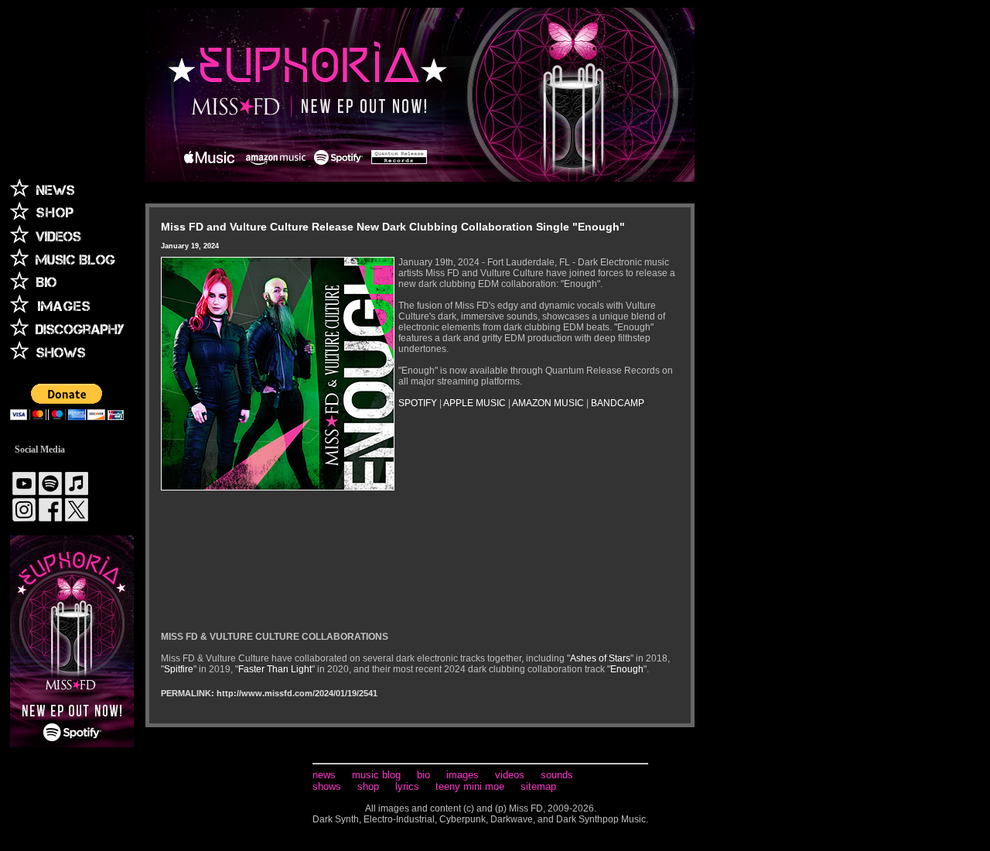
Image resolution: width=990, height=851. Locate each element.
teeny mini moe (469, 786)
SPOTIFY (417, 403)
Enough (627, 669)
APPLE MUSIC (474, 403)
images (462, 775)
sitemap (538, 786)
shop (368, 786)
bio (423, 775)
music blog (376, 775)
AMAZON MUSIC (548, 403)
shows (326, 786)
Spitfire (178, 669)
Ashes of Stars (600, 658)
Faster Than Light (275, 669)
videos (509, 775)
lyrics (407, 786)
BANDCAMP (617, 403)
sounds (557, 775)
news (324, 775)
